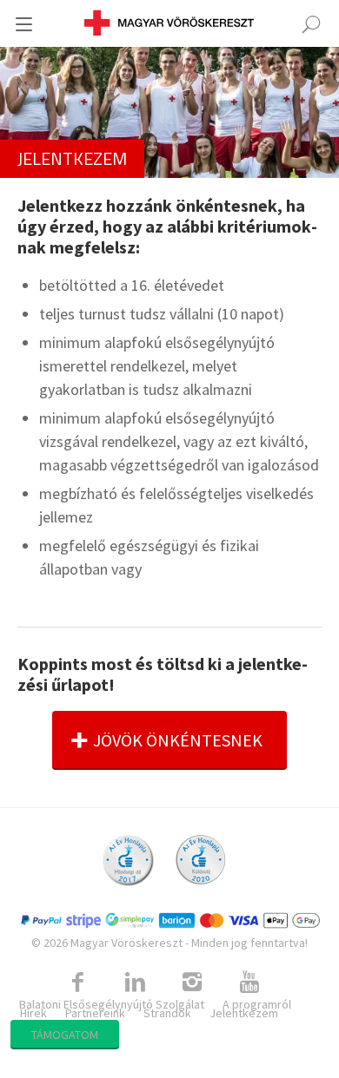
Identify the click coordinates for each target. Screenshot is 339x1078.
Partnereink (95, 1013)
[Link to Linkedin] (134, 982)
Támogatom (64, 1034)
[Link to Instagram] (192, 982)
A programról (257, 1004)
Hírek (33, 1013)
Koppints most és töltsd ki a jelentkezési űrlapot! (162, 674)
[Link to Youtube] (249, 982)
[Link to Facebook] (77, 982)
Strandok (167, 1013)
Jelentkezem (243, 1013)
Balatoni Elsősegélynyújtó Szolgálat (111, 1004)
